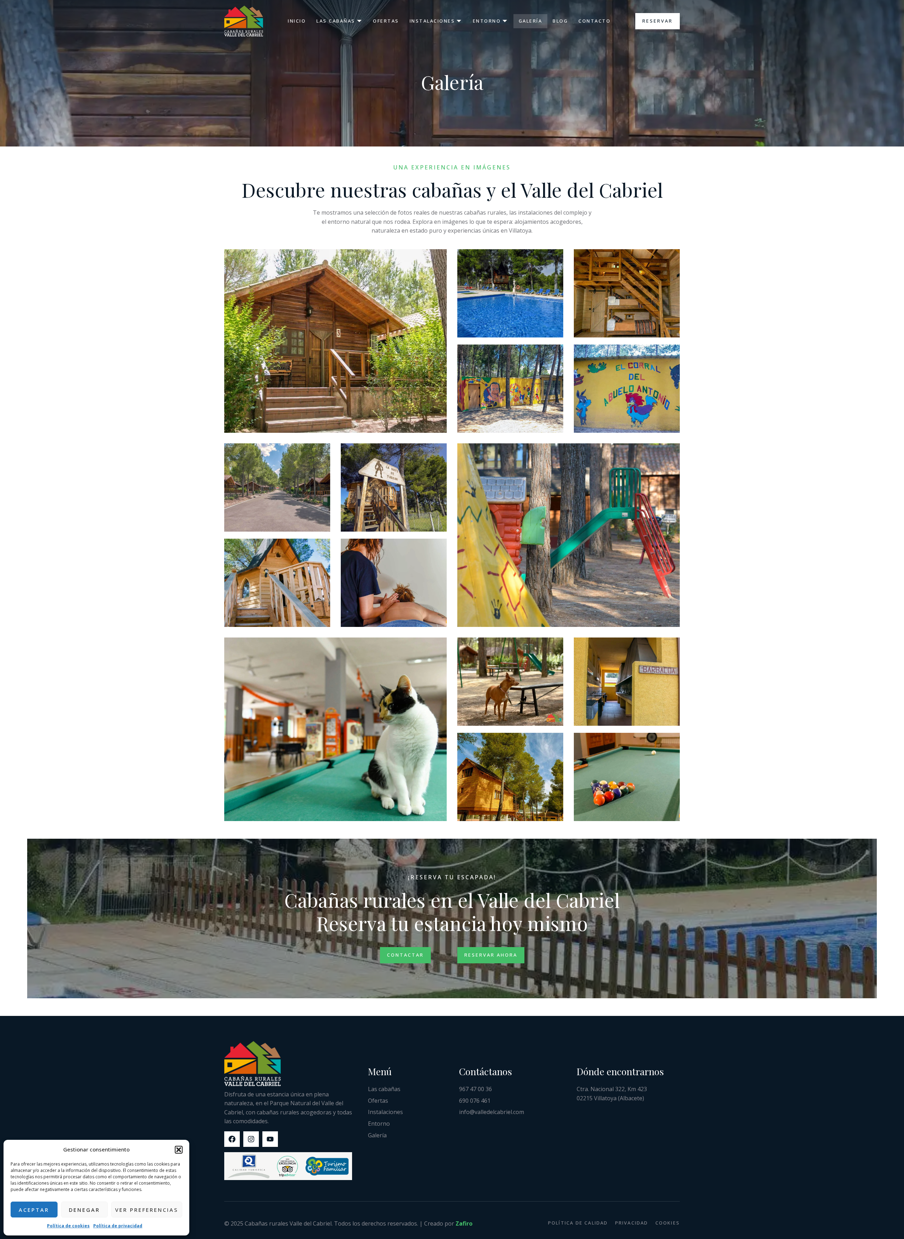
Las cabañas (335, 21)
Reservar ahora (490, 955)
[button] (178, 1149)
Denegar (84, 1209)
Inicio (297, 21)
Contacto (594, 21)
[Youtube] (270, 1139)
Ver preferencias (146, 1209)
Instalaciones (432, 21)
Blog (560, 21)
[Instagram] (251, 1139)
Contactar (405, 955)
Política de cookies (68, 1226)
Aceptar (34, 1209)
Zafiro (464, 1223)
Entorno (487, 21)
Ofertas (386, 21)
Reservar (657, 21)
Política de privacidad (117, 1226)
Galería (530, 21)
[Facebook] (232, 1139)
